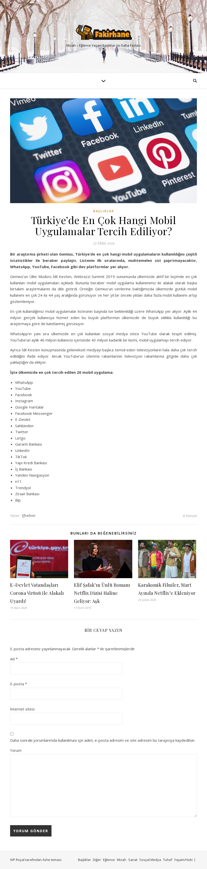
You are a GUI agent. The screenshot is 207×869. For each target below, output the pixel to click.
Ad (14, 658)
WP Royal (17, 859)
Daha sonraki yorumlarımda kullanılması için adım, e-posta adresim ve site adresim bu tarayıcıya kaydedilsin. (102, 740)
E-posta (18, 683)
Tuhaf (167, 859)
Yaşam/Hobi (183, 859)
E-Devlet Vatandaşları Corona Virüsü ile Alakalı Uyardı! (37, 593)
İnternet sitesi (22, 708)
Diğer (97, 859)
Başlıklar (103, 211)
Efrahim (28, 515)
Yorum (15, 750)
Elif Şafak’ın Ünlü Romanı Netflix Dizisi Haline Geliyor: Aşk (102, 593)
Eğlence (109, 859)
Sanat (132, 859)
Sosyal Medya (150, 859)
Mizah (121, 859)
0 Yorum (190, 515)
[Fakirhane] (103, 32)
